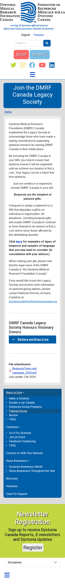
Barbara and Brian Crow (33, 339)
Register (32, 547)
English (25, 35)
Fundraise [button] (12, 427)
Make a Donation (19, 398)
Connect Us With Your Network (24, 453)
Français (39, 35)
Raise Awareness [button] (16, 460)
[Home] (32, 16)
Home (8, 112)
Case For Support (16, 494)
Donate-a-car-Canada (22, 402)
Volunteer (12, 486)
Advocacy (12, 478)
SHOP (21, 54)
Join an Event (17, 437)
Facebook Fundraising (22, 441)
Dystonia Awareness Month (25, 466)
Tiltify (12, 419)
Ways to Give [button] (14, 392)
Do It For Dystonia (20, 433)
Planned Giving (18, 411)
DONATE (39, 54)
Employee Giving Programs (25, 406)
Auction (13, 415)
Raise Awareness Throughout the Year (32, 471)
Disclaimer (15, 562)
